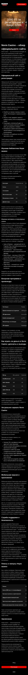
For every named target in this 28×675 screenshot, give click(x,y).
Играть (14, 30)
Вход (14, 662)
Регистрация (21, 4)
